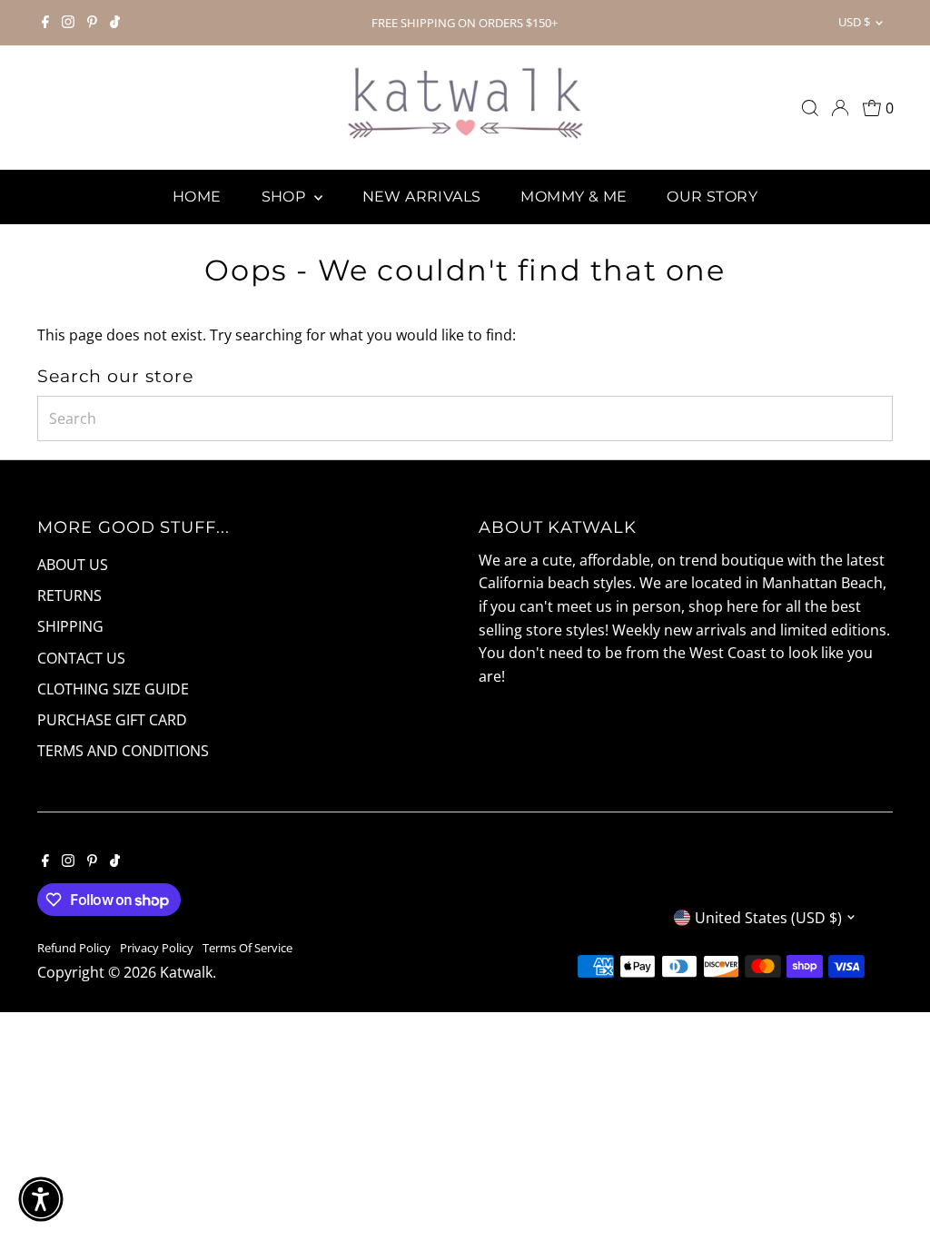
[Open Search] (810, 108)
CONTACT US (81, 658)
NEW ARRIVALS (421, 196)
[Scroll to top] (894, 1190)
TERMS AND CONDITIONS (123, 751)
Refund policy (74, 948)
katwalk (186, 972)
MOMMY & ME (573, 196)
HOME (197, 196)
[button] (41, 1199)
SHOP (286, 196)
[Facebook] (45, 22)
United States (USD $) (768, 918)
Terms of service (247, 948)
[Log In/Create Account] (840, 108)
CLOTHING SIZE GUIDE (113, 689)
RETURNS (69, 595)
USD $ (854, 22)
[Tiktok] (114, 22)
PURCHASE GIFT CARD (112, 720)
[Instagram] (68, 22)
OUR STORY (712, 196)
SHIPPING (70, 626)
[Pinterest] (92, 22)
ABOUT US (72, 565)
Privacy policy (156, 948)
